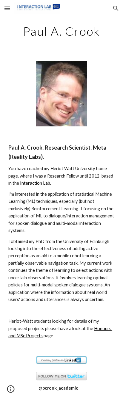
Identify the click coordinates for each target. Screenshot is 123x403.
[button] (7, 8)
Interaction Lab (35, 183)
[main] (61, 31)
